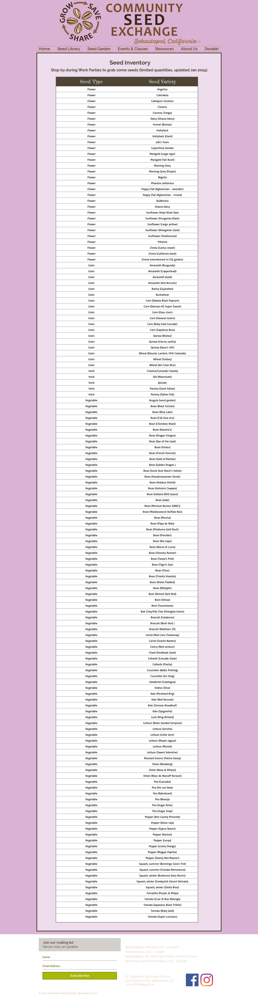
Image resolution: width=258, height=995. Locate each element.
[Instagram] (206, 980)
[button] (69, 48)
